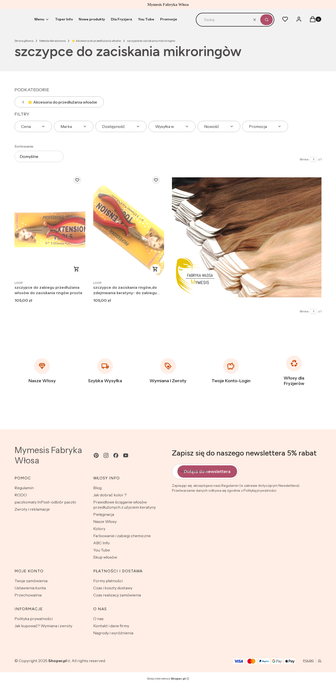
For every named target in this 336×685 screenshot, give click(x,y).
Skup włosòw (105, 557)
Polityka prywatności (34, 618)
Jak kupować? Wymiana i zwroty (43, 625)
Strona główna (24, 41)
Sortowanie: (24, 146)
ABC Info (101, 542)
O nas (98, 618)
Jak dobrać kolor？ (110, 494)
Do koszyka (76, 269)
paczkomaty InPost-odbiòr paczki (45, 502)
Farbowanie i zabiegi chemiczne (122, 535)
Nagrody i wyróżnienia (113, 632)
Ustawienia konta (30, 587)
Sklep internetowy (166, 678)
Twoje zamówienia (31, 580)
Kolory (99, 528)
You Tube (101, 550)
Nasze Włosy (105, 521)
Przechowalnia (28, 595)
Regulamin (24, 487)
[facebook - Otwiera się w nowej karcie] (116, 455)
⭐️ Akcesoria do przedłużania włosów (96, 41)
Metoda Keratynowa (52, 41)
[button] (266, 19)
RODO (21, 494)
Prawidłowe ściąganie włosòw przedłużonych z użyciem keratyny (124, 505)
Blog (97, 487)
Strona (304, 159)
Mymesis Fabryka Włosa (48, 455)
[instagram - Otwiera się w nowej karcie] (106, 455)
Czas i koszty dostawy (112, 587)
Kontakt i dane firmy (111, 625)
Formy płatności (108, 580)
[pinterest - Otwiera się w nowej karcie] (96, 455)
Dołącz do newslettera (207, 471)
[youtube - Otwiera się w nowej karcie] (126, 455)
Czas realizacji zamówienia (117, 595)
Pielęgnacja (103, 514)
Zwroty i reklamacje (32, 509)
